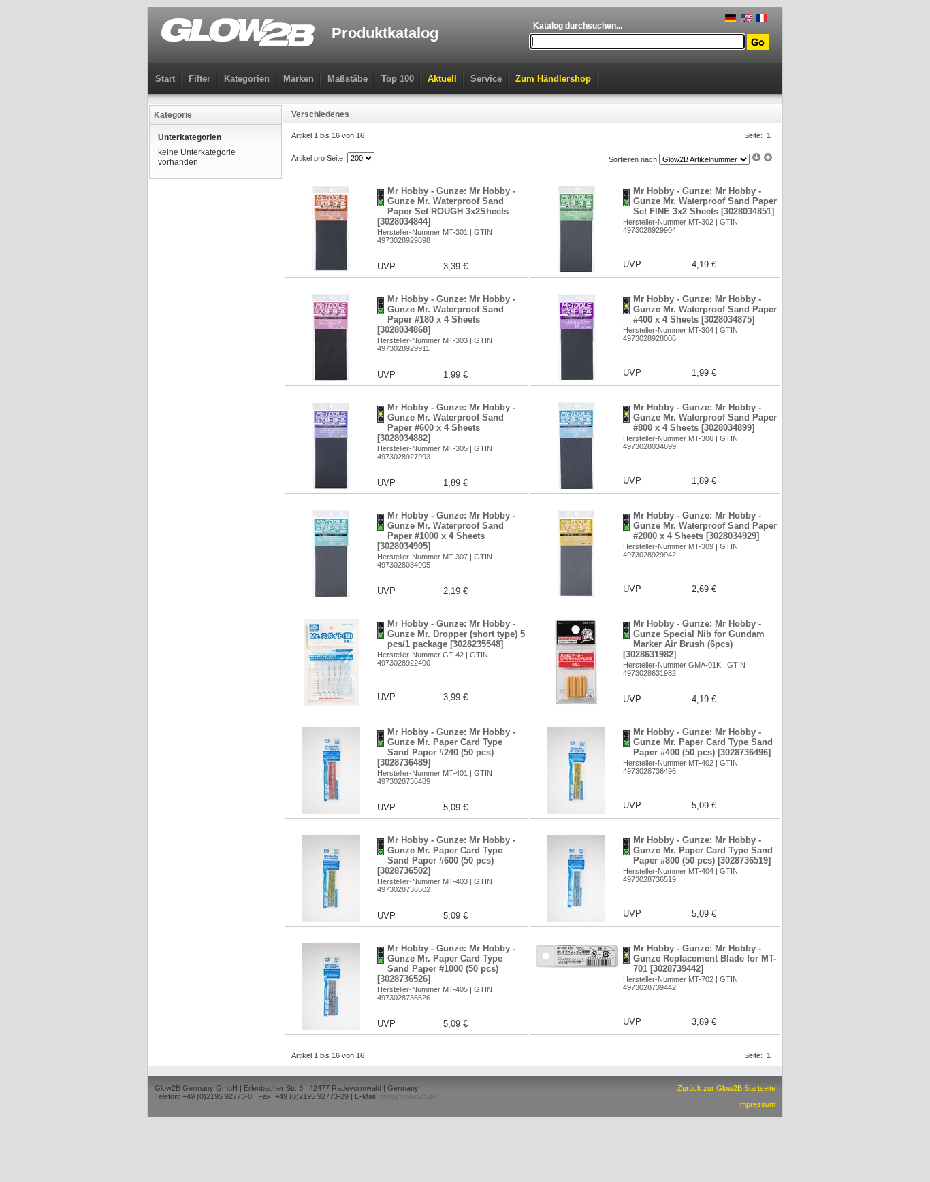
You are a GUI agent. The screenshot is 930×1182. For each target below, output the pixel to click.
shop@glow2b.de (407, 1096)
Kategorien (247, 78)
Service (486, 78)
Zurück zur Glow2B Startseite (726, 1088)
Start (165, 78)
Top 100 (397, 78)
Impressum (756, 1104)
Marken (298, 78)
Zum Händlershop (553, 78)
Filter (199, 78)
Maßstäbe (347, 78)
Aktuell (442, 78)
